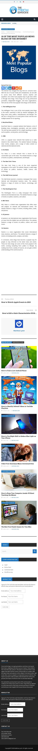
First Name (4, 596)
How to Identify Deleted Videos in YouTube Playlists (17, 407)
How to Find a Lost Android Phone (14, 371)
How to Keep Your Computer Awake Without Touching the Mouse (17, 494)
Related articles (6, 342)
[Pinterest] (13, 88)
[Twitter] (6, 88)
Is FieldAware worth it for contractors (23, 23)
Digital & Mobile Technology (8, 29)
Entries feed (7, 567)
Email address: (5, 591)
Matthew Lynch (6, 41)
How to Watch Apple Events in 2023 (16, 302)
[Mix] (20, 88)
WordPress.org (8, 572)
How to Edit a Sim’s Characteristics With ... (19, 313)
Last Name (4, 602)
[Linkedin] (9, 88)
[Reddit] (16, 88)
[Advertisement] (19, 272)
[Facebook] (3, 88)
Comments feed (8, 570)
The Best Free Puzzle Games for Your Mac (16, 527)
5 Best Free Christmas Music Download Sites (17, 464)
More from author (18, 342)
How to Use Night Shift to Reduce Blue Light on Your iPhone (18, 437)
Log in (6, 565)
